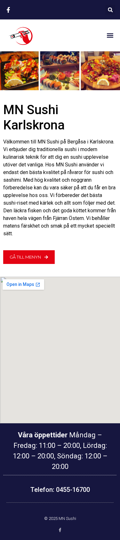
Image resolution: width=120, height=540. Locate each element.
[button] (110, 10)
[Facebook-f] (60, 530)
